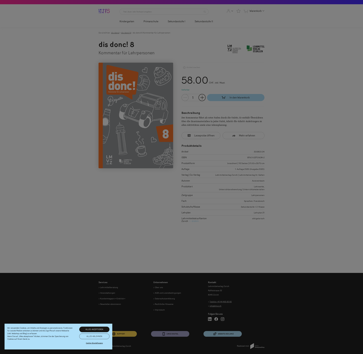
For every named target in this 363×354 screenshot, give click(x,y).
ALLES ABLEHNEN (94, 336)
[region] (58, 336)
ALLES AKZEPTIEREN (94, 329)
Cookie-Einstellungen (94, 343)
